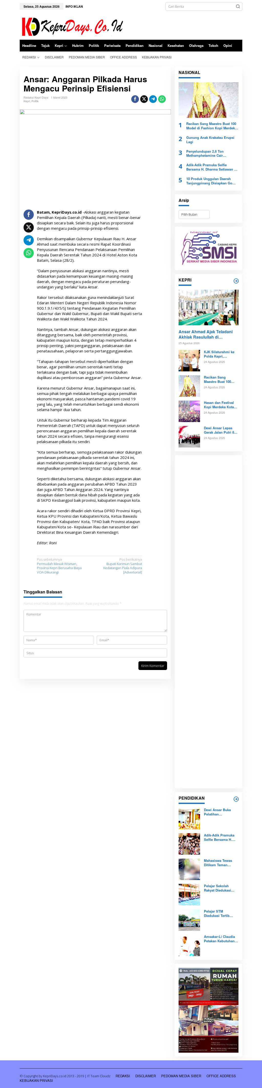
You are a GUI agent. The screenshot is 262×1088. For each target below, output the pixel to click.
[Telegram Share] (153, 99)
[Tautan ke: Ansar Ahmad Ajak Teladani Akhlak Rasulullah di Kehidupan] (208, 307)
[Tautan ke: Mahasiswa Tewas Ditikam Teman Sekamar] (189, 869)
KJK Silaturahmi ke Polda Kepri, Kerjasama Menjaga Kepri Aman (219, 354)
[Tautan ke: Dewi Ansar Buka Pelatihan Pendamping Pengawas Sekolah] (189, 818)
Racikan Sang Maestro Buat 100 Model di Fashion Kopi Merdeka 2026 (211, 126)
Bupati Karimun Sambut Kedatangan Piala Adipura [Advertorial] (122, 566)
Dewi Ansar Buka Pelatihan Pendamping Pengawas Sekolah (219, 812)
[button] (238, 6)
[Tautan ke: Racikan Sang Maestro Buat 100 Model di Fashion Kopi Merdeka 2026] (208, 100)
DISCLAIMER (145, 1075)
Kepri (27, 101)
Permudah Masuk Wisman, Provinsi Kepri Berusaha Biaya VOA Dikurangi (59, 566)
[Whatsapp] (162, 99)
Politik (35, 101)
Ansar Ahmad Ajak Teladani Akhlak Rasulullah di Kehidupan (206, 334)
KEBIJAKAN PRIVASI (36, 1080)
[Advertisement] (208, 621)
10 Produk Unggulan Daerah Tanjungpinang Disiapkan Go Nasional (209, 181)
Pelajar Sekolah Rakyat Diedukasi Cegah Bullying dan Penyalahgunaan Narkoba (219, 888)
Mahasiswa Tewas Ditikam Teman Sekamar (218, 863)
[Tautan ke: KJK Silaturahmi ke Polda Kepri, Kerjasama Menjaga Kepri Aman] (189, 360)
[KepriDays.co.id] (71, 26)
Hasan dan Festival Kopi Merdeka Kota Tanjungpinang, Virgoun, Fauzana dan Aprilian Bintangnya (219, 405)
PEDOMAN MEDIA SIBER (181, 1075)
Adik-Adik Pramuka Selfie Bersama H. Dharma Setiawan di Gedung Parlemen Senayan (211, 167)
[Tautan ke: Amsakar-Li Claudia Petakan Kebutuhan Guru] (189, 945)
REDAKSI (123, 1075)
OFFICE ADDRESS (221, 1075)
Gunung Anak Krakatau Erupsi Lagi (210, 139)
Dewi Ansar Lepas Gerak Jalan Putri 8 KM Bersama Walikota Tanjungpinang (221, 430)
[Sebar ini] (135, 99)
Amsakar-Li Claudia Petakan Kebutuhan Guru (219, 939)
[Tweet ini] (144, 99)
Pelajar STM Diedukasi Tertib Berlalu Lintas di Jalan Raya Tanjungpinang (217, 913)
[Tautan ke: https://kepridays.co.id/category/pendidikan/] (236, 799)
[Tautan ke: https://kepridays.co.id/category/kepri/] (236, 281)
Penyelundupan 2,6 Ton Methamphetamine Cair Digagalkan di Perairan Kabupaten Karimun (205, 153)
